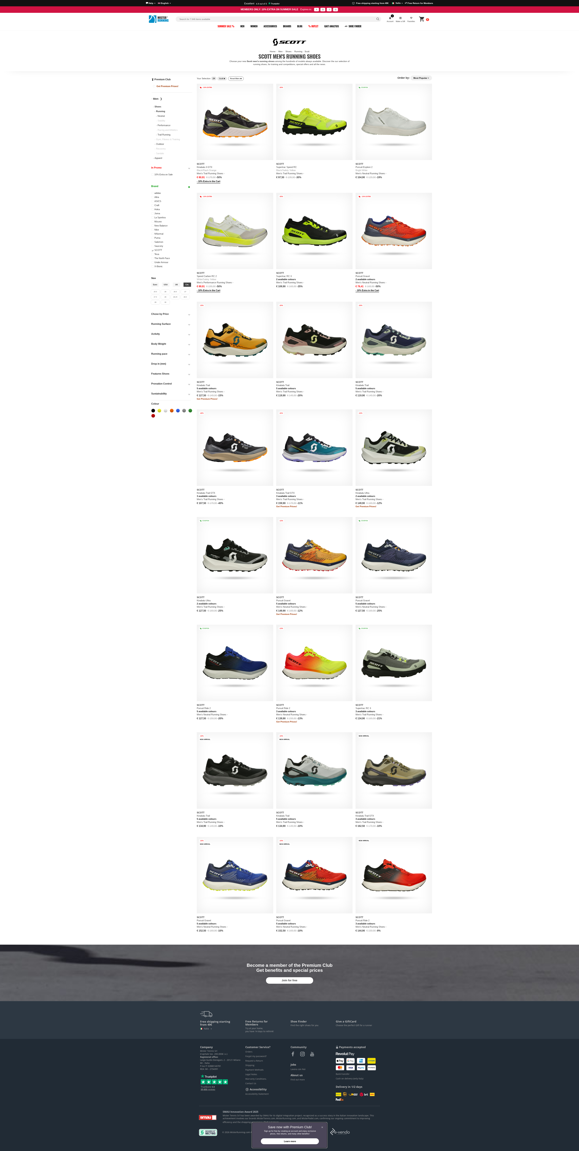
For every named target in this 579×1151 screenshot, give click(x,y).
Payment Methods (254, 1069)
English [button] (164, 3)
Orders (248, 1051)
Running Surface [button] (161, 324)
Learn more (290, 1141)
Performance (164, 125)
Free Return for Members (420, 3)
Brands (287, 26)
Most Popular (420, 78)
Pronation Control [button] (161, 383)
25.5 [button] (155, 292)
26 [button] (165, 292)
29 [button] (155, 302)
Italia (207, 1028)
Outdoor (160, 144)
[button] (151, 3)
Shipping (249, 1065)
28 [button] (165, 297)
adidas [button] (157, 193)
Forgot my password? (256, 1056)
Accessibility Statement (257, 1093)
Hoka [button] (157, 209)
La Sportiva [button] (160, 217)
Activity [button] (155, 334)
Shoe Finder (354, 26)
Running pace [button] (159, 354)
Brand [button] (154, 186)
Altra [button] (156, 197)
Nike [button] (156, 229)
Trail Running (164, 134)
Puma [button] (157, 238)
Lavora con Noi (298, 1069)
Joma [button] (157, 213)
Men (242, 26)
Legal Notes (251, 1074)
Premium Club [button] (162, 79)
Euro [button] (155, 285)
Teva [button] (156, 254)
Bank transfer (343, 1074)
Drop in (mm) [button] (158, 363)
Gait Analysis (331, 26)
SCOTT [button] (158, 250)
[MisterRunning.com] (162, 19)
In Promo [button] (156, 167)
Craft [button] (156, 205)
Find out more (298, 1079)
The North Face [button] (162, 258)
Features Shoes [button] (160, 373)
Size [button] (153, 278)
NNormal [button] (158, 233)
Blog (299, 26)
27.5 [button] (155, 297)
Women (254, 26)
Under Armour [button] (161, 262)
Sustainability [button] (159, 393)
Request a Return (254, 1060)
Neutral (161, 116)
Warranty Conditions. (256, 1078)
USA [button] (166, 285)
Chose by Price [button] (160, 314)
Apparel (158, 158)
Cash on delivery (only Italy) (349, 1078)
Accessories (270, 26)
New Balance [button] (161, 225)
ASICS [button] (157, 201)
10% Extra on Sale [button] (163, 174)
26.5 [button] (175, 292)
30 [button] (165, 302)
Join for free (289, 980)
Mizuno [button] (158, 221)
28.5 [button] (185, 297)
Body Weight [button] (158, 344)
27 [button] (185, 292)
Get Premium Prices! (167, 86)
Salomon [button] (158, 242)
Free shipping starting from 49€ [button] (378, 3)
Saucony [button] (158, 246)
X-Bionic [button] (158, 266)
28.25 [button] (175, 297)
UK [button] (176, 285)
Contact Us (250, 1083)
